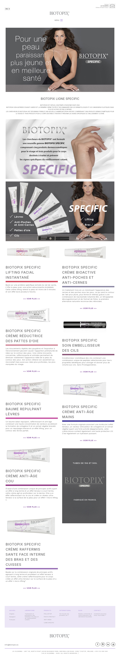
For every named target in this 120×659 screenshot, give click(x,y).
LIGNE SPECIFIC (49, 622)
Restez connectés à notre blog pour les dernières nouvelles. (85, 615)
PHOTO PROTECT (50, 616)
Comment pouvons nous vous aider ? (100, 614)
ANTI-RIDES (47, 619)
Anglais (11, 614)
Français (12, 619)
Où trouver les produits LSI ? (64, 614)
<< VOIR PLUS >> (31, 299)
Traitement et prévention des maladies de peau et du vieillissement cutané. (32, 616)
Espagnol (12, 616)
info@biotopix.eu (11, 645)
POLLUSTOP (48, 614)
